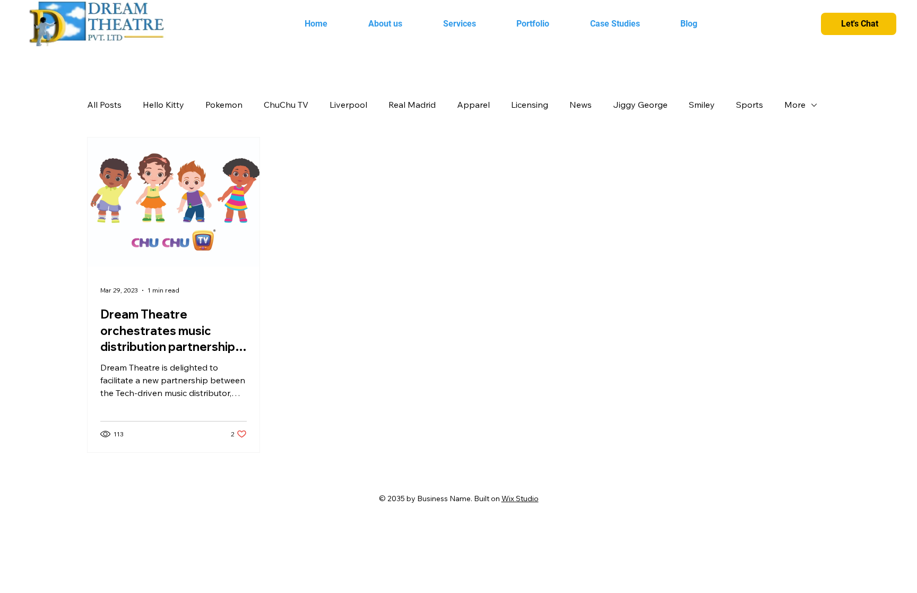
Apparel (473, 104)
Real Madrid (412, 104)
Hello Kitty (163, 104)
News (580, 104)
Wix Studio (520, 498)
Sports (749, 104)
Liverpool (348, 104)
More (795, 104)
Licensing (529, 104)
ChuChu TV (286, 104)
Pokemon (224, 104)
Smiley (702, 104)
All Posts (104, 104)
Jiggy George (640, 104)
